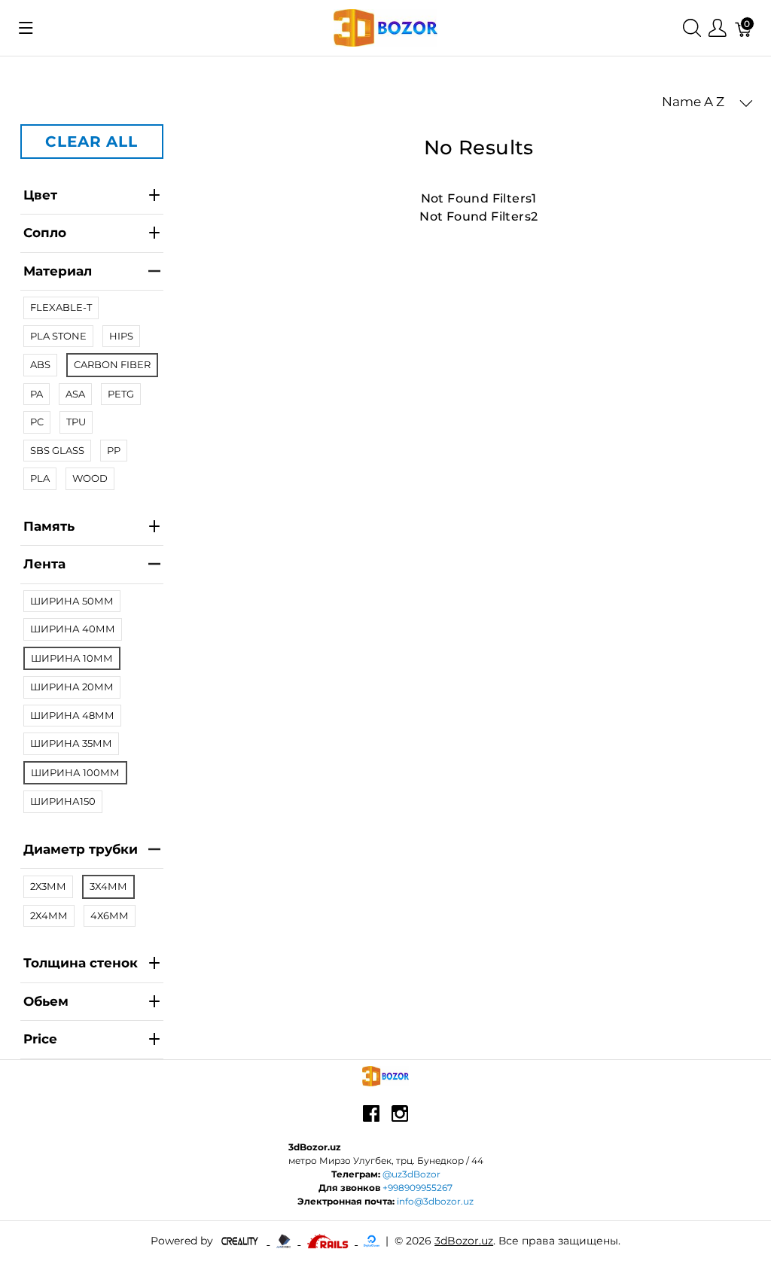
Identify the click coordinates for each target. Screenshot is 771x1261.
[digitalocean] (372, 1240)
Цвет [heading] (40, 195)
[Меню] (717, 28)
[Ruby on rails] (329, 1240)
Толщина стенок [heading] (80, 962)
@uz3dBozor (411, 1174)
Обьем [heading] (46, 1001)
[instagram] (400, 1119)
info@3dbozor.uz (435, 1201)
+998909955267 (417, 1187)
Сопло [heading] (44, 232)
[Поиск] (692, 28)
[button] (707, 102)
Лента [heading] (44, 563)
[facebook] (371, 1119)
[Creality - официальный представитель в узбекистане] (241, 1240)
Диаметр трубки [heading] (80, 849)
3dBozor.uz (463, 1240)
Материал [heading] (57, 271)
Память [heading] (49, 526)
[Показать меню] (26, 28)
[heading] (91, 1040)
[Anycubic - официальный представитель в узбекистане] (285, 1240)
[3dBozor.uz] (386, 27)
